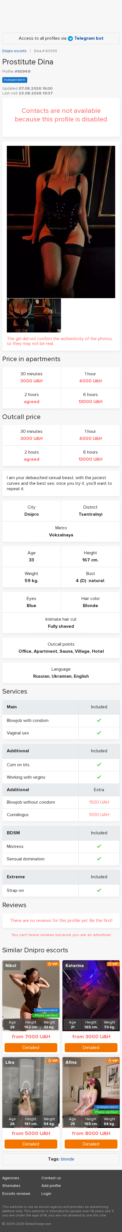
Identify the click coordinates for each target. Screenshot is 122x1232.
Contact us (51, 1178)
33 (31, 560)
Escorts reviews (16, 1193)
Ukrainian (61, 676)
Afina (71, 1062)
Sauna (66, 651)
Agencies (10, 1178)
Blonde (90, 605)
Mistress (15, 846)
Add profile (51, 1185)
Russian (41, 676)
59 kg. (31, 581)
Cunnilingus (18, 815)
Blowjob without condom (31, 802)
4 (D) (81, 581)
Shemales (11, 1185)
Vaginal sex (18, 733)
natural (96, 581)
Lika (9, 1062)
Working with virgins (26, 777)
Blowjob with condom (28, 720)
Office (24, 651)
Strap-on (15, 890)
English (81, 676)
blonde (67, 1159)
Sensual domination (26, 859)
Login (46, 1193)
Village (82, 651)
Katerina (75, 965)
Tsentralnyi (90, 514)
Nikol (10, 965)
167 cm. (90, 560)
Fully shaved (61, 626)
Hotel (98, 651)
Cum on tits (18, 765)
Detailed (31, 1047)
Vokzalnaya (61, 535)
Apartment (45, 651)
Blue (31, 605)
